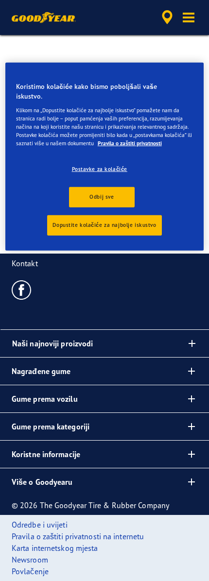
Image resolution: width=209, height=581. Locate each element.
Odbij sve (101, 196)
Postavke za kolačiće (99, 169)
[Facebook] (22, 289)
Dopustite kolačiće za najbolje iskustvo (104, 225)
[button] (188, 17)
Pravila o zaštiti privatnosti (130, 143)
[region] (104, 156)
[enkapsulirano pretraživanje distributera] (167, 17)
